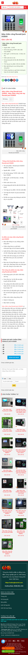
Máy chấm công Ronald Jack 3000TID (21, 430)
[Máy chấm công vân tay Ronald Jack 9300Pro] (7, 503)
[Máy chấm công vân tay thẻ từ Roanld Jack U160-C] (20, 442)
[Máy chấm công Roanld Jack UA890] (7, 402)
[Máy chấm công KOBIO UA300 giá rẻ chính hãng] (20, 483)
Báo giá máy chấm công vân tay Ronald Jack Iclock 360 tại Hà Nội (21, 471)
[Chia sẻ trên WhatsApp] (3, 80)
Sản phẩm (4, 602)
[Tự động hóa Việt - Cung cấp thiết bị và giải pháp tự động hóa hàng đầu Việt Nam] (15, 2)
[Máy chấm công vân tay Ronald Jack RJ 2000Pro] (7, 544)
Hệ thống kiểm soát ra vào (14, 643)
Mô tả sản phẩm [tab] (9, 88)
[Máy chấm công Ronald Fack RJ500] (7, 422)
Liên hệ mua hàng (6, 608)
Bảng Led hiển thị (20, 647)
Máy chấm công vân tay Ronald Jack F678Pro (21, 512)
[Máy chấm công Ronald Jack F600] (7, 483)
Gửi (14, 385)
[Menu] (2, 2)
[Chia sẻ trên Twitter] (8, 80)
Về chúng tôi (4, 599)
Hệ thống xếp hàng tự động (14, 644)
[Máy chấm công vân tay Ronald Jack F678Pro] (20, 503)
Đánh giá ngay (14, 357)
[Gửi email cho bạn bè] (11, 80)
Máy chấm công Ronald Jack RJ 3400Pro (21, 532)
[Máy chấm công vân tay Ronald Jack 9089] (7, 523)
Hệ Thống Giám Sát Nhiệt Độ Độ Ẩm (14, 646)
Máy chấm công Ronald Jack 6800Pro (7, 470)
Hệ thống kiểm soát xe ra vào (14, 645)
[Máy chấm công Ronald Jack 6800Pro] (7, 463)
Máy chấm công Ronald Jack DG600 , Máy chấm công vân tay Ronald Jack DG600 (13, 93)
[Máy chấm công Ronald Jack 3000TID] (20, 422)
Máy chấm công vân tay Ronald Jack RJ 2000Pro (7, 552)
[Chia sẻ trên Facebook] (6, 80)
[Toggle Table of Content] (10, 99)
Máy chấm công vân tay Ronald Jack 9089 (7, 531)
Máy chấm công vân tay (12, 76)
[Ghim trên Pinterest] (14, 80)
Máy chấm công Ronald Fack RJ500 (7, 430)
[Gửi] (25, 7)
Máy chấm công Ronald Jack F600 (7, 491)
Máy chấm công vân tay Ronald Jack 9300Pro (7, 512)
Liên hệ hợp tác (5, 605)
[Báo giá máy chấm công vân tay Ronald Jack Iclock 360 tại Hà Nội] (20, 463)
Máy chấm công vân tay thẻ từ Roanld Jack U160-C (21, 451)
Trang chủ (4, 596)
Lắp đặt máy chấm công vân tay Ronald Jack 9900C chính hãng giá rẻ (21, 411)
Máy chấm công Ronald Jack (10, 103)
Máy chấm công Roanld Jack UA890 (7, 410)
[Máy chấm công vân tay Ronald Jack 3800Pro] (7, 442)
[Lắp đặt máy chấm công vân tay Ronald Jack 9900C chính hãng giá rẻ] (20, 402)
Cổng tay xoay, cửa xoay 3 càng (14, 649)
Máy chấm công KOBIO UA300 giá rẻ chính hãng (21, 492)
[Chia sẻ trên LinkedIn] (17, 80)
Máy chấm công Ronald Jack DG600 (12, 306)
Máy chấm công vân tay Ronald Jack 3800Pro (7, 451)
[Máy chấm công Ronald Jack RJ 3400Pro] (20, 523)
